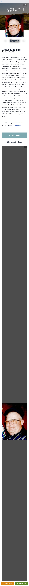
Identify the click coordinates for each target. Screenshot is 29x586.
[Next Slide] (25, 421)
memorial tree (18, 123)
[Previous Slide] (3, 421)
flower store (18, 125)
